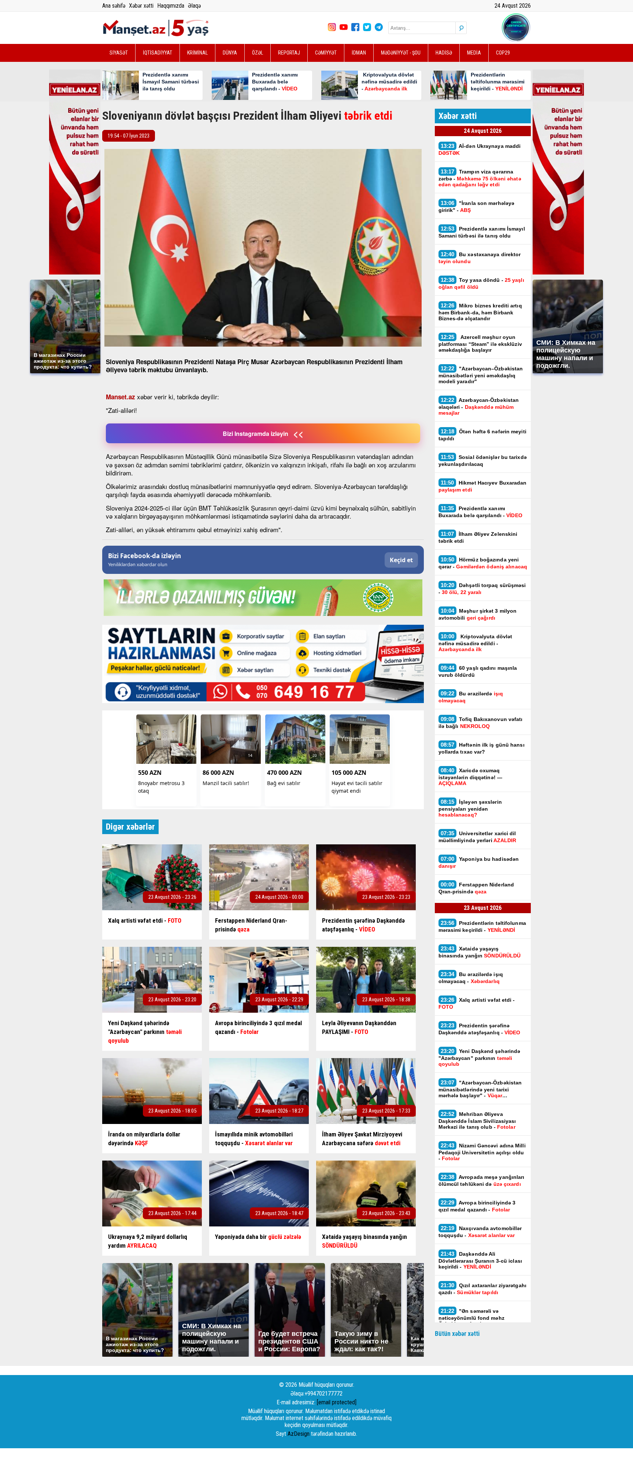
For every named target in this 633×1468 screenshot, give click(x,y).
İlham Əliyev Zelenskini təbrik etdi (478, 537)
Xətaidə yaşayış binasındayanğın (479, 952)
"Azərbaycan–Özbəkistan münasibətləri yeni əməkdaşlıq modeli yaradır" (480, 374)
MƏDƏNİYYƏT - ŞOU (401, 53)
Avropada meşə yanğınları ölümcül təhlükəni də (481, 1180)
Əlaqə (194, 5)
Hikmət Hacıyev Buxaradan (482, 486)
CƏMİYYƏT (326, 53)
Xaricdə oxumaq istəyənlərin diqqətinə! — (470, 776)
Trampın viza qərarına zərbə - (479, 177)
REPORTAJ (289, 53)
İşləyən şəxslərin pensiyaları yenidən (470, 808)
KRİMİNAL (197, 53)
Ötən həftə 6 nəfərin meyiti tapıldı (482, 434)
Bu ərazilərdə (470, 696)
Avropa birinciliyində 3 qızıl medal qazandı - (477, 1206)
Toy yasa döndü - (481, 283)
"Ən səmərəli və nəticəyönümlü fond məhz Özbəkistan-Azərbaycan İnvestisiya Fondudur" (471, 1317)
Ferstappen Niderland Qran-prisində (476, 887)
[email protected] (336, 1402)
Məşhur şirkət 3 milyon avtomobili (477, 614)
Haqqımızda (170, 5)
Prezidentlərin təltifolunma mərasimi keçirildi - (482, 926)
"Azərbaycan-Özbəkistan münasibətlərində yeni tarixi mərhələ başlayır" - (480, 1088)
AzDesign (299, 1433)
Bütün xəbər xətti (457, 1333)
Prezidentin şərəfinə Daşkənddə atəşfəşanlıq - (479, 1028)
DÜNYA (230, 53)
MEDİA (474, 53)
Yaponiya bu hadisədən (478, 862)
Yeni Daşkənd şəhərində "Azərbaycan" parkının (479, 1057)
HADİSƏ (444, 53)
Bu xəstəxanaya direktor (479, 257)
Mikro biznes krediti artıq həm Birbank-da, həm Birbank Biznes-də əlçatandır (480, 311)
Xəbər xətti (141, 5)
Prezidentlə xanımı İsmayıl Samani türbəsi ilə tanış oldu (481, 232)
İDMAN (359, 53)
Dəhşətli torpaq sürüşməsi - (482, 588)
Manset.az (120, 396)
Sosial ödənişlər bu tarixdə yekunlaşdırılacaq (482, 460)
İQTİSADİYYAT (157, 53)
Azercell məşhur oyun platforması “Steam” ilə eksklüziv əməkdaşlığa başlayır (480, 343)
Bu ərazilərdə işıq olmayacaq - (470, 977)
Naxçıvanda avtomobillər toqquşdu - (480, 1231)
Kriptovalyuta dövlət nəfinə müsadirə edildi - (475, 642)
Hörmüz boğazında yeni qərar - (482, 562)
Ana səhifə (113, 5)
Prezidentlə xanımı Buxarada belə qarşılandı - (480, 511)
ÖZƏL (257, 53)
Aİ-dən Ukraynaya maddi (479, 149)
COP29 (503, 53)
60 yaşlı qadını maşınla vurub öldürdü (477, 671)
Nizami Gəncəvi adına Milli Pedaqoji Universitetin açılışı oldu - (482, 1151)
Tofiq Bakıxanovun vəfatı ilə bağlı (480, 722)
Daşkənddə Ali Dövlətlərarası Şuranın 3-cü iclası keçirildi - (480, 1260)
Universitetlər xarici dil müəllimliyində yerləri (477, 836)
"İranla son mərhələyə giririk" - (476, 206)
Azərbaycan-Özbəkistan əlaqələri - (478, 406)
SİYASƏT (119, 53)
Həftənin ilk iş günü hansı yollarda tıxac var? (481, 748)
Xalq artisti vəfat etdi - (476, 1003)
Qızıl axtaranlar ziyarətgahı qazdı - (482, 1288)
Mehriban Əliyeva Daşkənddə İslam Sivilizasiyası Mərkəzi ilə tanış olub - (477, 1120)
